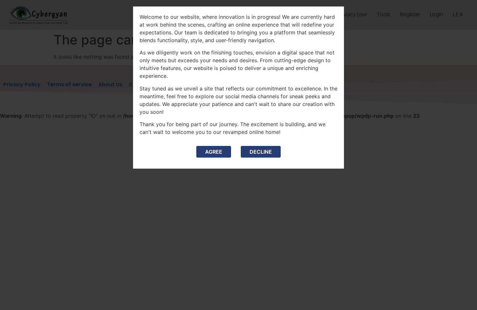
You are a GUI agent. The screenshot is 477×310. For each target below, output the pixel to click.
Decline (261, 152)
